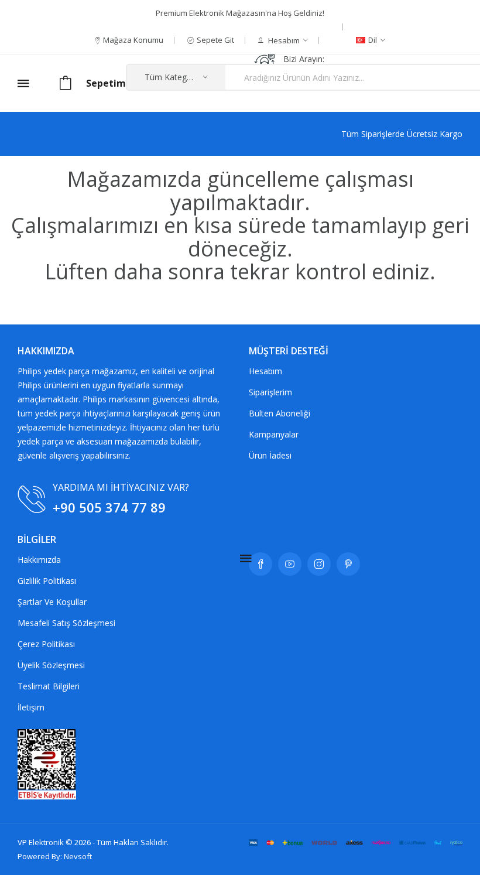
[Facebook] (260, 564)
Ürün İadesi (270, 455)
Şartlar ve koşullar (52, 601)
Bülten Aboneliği (279, 413)
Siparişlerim (270, 392)
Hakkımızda (39, 559)
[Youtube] (289, 564)
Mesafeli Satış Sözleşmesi (66, 622)
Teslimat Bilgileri (49, 686)
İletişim (31, 707)
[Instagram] (319, 564)
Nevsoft (78, 856)
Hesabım (265, 371)
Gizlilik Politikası (47, 580)
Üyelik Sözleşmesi (51, 665)
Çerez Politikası (46, 644)
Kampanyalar (274, 434)
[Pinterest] (348, 564)
